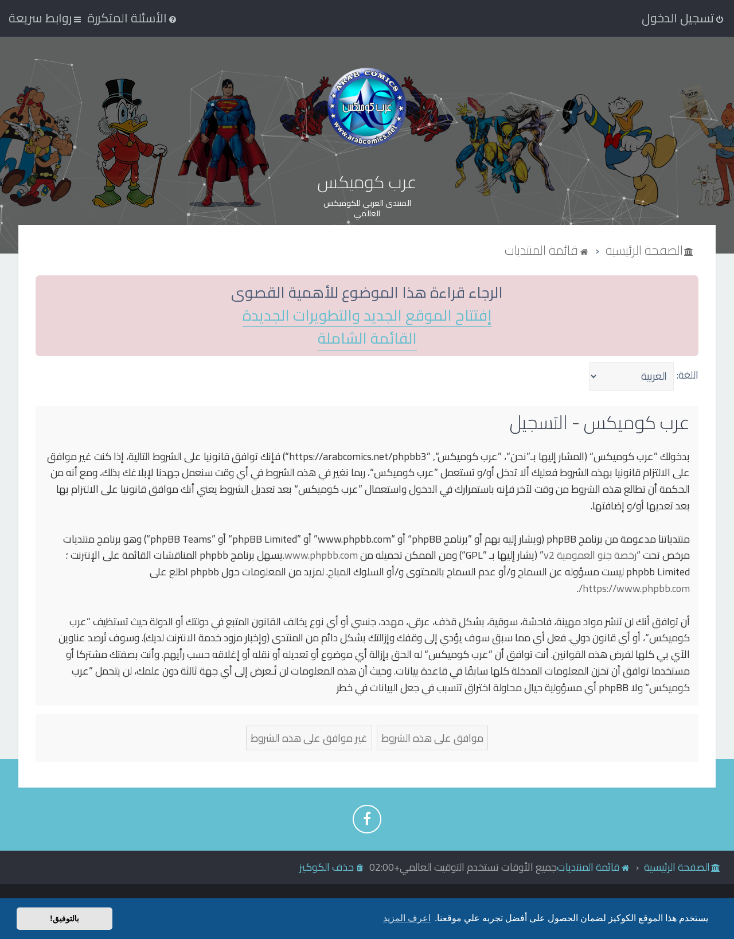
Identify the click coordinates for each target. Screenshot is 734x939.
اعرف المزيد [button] (407, 918)
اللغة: (687, 374)
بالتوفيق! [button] (64, 918)
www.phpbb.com (321, 555)
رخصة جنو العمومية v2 (590, 555)
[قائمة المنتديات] (367, 107)
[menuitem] (132, 18)
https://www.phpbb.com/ (634, 588)
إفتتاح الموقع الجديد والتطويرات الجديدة (367, 316)
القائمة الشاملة (367, 338)
